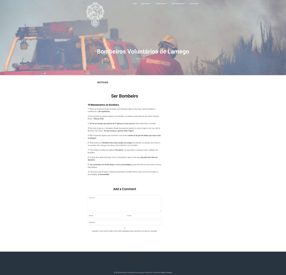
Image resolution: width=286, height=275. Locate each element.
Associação (145, 3)
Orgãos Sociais (160, 3)
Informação (194, 3)
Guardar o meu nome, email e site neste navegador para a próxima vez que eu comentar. (124, 231)
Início (135, 3)
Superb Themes (166, 272)
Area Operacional (178, 3)
